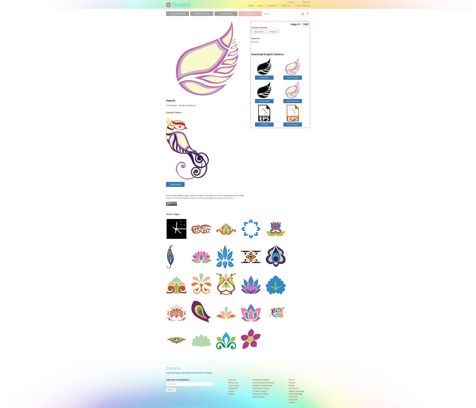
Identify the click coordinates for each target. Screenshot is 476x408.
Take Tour (286, 5)
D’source (173, 368)
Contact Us (272, 5)
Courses (232, 379)
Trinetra (180, 4)
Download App (295, 393)
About (260, 5)
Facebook (293, 399)
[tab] (177, 13)
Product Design (260, 391)
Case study (233, 385)
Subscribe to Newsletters (177, 379)
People (292, 382)
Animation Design (261, 379)
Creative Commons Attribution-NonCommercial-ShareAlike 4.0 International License (199, 198)
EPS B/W (264, 124)
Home (251, 5)
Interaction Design (261, 388)
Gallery (231, 391)
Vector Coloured (292, 101)
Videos (231, 393)
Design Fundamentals (263, 385)
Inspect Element (302, 5)
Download (175, 184)
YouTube (293, 396)
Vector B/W (264, 101)
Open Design (259, 396)
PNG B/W (264, 77)
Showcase (233, 388)
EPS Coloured (292, 124)
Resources (233, 382)
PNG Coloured (292, 77)
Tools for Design (260, 393)
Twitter (292, 402)
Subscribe (170, 390)
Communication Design (263, 382)
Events (292, 385)
